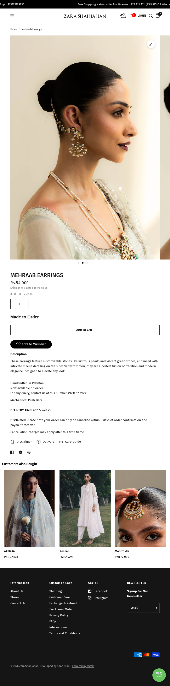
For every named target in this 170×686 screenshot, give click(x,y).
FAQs (52, 621)
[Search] (150, 16)
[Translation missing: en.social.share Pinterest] (29, 452)
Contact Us (17, 603)
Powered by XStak (83, 666)
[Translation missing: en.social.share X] (21, 452)
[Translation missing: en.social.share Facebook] (12, 452)
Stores (14, 597)
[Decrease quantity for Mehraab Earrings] (14, 304)
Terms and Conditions (64, 633)
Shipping (15, 287)
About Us (16, 591)
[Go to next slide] (157, 518)
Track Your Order (61, 609)
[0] (157, 16)
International (58, 627)
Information (19, 583)
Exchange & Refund (63, 603)
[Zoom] (151, 44)
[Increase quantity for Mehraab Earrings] (25, 304)
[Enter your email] (155, 608)
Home (13, 29)
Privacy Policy (58, 615)
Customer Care (61, 583)
